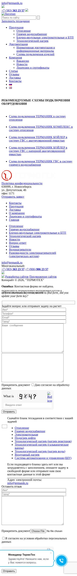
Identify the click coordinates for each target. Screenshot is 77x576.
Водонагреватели (20, 249)
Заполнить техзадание (15, 21)
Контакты (15, 81)
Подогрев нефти (25, 437)
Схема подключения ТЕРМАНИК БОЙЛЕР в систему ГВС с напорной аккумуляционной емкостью (38, 151)
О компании (17, 213)
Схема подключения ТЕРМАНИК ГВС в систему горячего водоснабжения (40, 163)
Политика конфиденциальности (21, 183)
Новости (21, 64)
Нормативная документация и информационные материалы (35, 49)
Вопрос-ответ (17, 242)
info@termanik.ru (11, 3)
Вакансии (22, 60)
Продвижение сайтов (43, 276)
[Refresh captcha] (49, 397)
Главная (14, 219)
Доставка (15, 77)
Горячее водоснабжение (31, 34)
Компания (15, 57)
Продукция (16, 27)
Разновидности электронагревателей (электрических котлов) (32, 254)
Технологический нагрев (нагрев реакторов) (43, 441)
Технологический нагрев (32, 40)
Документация (18, 44)
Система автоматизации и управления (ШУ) (43, 458)
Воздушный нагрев (27, 454)
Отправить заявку (12, 196)
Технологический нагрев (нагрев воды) (40, 451)
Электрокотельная (26, 434)
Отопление (23, 30)
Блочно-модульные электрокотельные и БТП (45, 37)
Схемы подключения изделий (35, 54)
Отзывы (14, 74)
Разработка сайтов (17, 276)
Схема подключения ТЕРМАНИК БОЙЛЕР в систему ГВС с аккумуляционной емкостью (38, 139)
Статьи (13, 71)
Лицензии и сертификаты (32, 67)
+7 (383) (12, 10)
